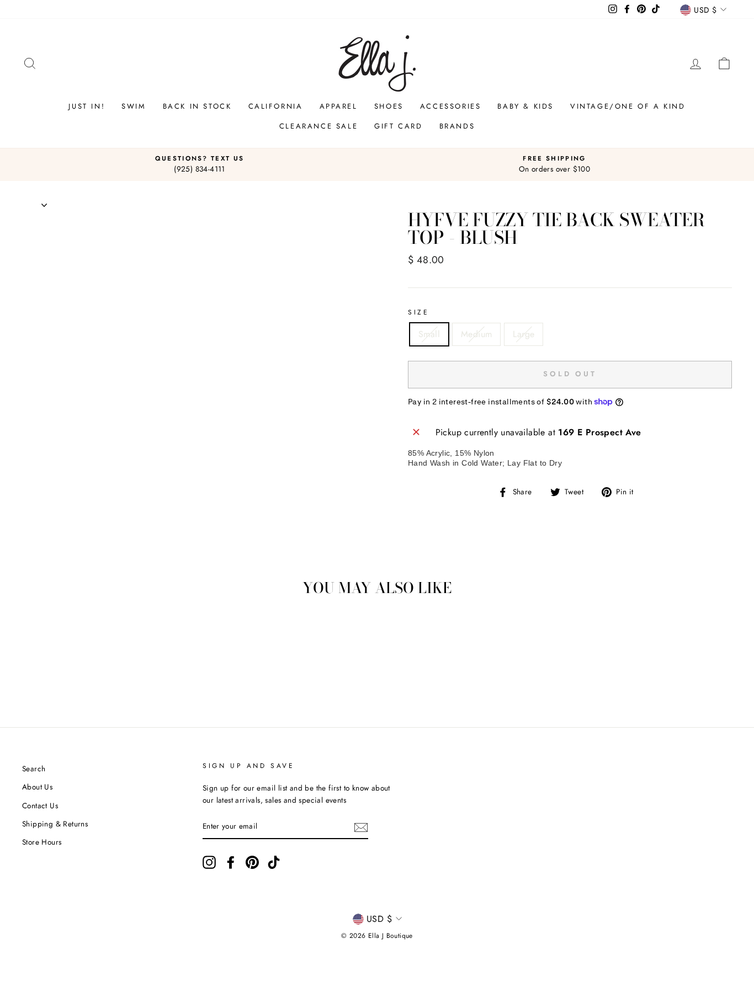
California (275, 106)
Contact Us (40, 805)
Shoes (388, 106)
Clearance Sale (318, 126)
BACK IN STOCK (197, 106)
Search (33, 768)
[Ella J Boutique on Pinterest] (252, 862)
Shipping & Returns (55, 823)
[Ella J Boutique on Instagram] (209, 862)
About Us (37, 786)
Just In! (86, 106)
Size (418, 312)
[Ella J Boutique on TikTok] (273, 862)
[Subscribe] (361, 827)
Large (523, 334)
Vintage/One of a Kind (628, 106)
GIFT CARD (398, 126)
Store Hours (41, 841)
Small (429, 334)
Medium (476, 334)
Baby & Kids (525, 106)
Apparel (339, 106)
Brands (457, 126)
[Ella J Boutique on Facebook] (230, 862)
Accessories (450, 106)
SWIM (133, 106)
